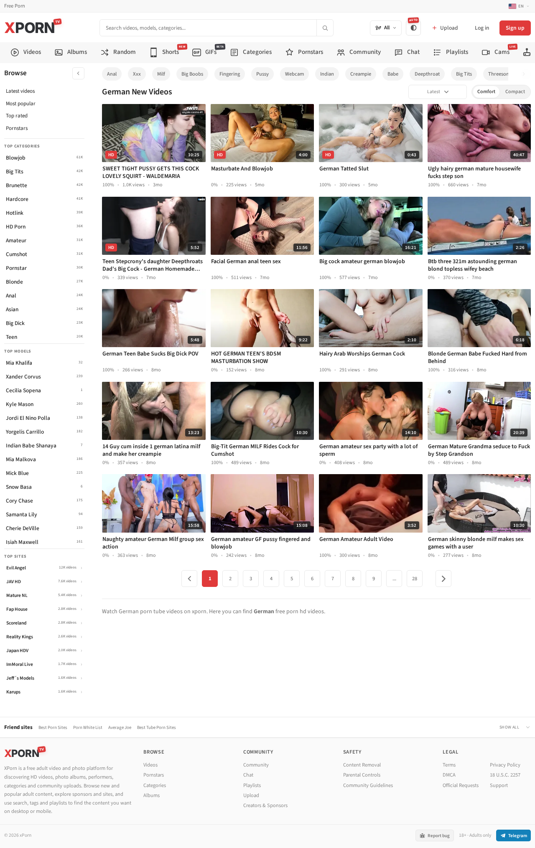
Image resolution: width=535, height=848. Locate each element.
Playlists (252, 785)
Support (499, 785)
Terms (449, 765)
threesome (500, 74)
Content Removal (362, 765)
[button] (526, 74)
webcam (294, 74)
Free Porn (14, 6)
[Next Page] (443, 578)
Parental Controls (361, 775)
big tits (464, 74)
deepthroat (427, 74)
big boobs (192, 74)
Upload (251, 795)
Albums (151, 795)
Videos (150, 765)
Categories (154, 785)
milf (161, 74)
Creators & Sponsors (265, 805)
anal (112, 74)
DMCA (449, 775)
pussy (262, 74)
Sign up (515, 28)
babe (392, 74)
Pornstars (17, 128)
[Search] (324, 28)
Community (256, 765)
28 (414, 578)
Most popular (21, 103)
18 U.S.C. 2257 (505, 775)
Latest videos (20, 91)
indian (327, 74)
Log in (482, 28)
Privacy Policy (505, 765)
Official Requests (461, 785)
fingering (229, 74)
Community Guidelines (368, 785)
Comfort (486, 91)
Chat (248, 775)
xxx (137, 74)
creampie (360, 74)
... (394, 578)
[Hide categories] (78, 73)
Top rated (17, 115)
